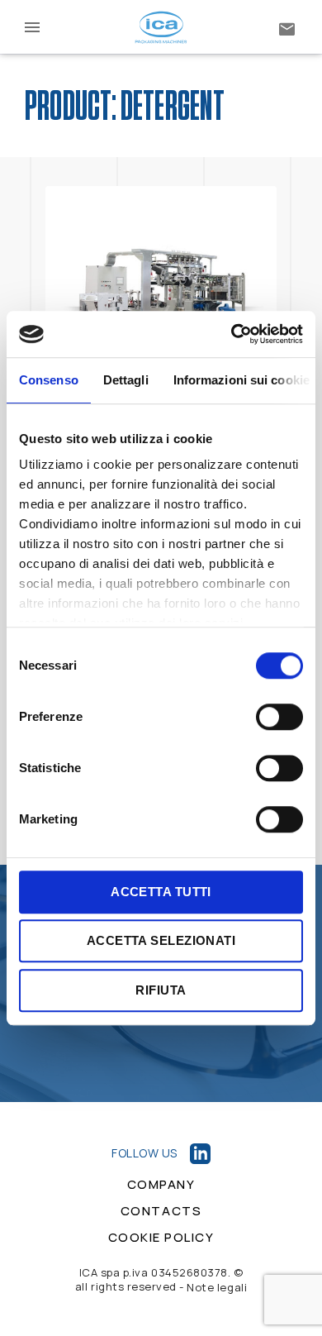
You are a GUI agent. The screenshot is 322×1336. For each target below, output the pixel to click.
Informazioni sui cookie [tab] (241, 380)
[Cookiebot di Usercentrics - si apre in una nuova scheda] (231, 334)
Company (161, 1184)
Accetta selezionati (161, 940)
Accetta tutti (161, 892)
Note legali (217, 1288)
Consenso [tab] (48, 380)
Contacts (161, 1211)
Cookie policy (161, 1237)
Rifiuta (160, 990)
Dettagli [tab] (126, 380)
